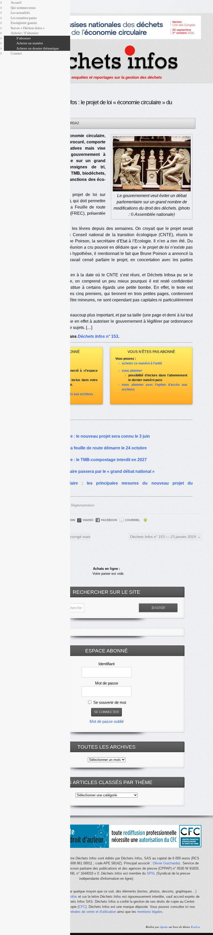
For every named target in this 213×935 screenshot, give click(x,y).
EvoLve (195, 927)
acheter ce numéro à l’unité (142, 363)
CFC (82, 907)
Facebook (109, 520)
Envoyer (158, 607)
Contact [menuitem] (16, 53)
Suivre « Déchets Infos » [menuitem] (28, 28)
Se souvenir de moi (109, 702)
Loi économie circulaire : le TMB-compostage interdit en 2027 (87, 459)
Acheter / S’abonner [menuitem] (24, 33)
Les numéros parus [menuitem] (24, 18)
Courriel (132, 520)
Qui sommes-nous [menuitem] (23, 8)
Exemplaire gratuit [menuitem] (24, 23)
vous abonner (132, 370)
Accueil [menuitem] (16, 2)
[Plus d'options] (145, 521)
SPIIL (151, 873)
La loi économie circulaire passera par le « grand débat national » (91, 471)
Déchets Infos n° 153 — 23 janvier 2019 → (165, 537)
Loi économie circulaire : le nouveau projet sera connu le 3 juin (88, 436)
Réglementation (82, 505)
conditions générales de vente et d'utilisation (83, 912)
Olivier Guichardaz (167, 863)
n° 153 (98, 336)
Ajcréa (164, 927)
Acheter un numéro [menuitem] (29, 43)
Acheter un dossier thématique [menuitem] (37, 48)
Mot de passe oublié (107, 721)
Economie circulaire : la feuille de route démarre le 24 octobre (87, 448)
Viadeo (88, 520)
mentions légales (150, 912)
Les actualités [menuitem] (20, 13)
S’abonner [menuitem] (23, 38)
